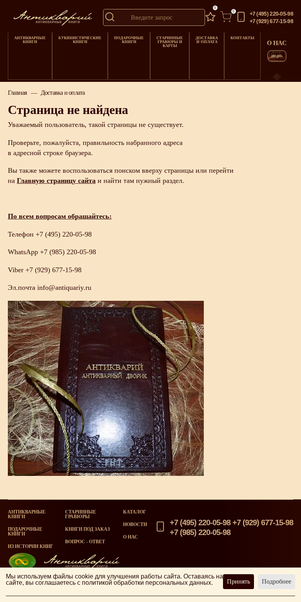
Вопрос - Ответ (85, 541)
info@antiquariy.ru (64, 287)
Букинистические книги (80, 40)
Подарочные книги (129, 40)
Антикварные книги (30, 40)
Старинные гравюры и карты (169, 42)
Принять (238, 581)
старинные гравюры (80, 514)
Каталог (134, 512)
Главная (17, 93)
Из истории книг (30, 546)
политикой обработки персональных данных (146, 582)
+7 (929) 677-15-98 (271, 21)
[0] (210, 17)
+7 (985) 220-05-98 (68, 252)
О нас (130, 537)
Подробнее (276, 581)
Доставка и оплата (207, 40)
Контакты (242, 38)
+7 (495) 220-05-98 (271, 13)
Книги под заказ (87, 529)
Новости (135, 524)
